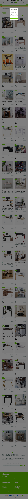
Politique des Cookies (13, 14)
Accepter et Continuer (14, 18)
